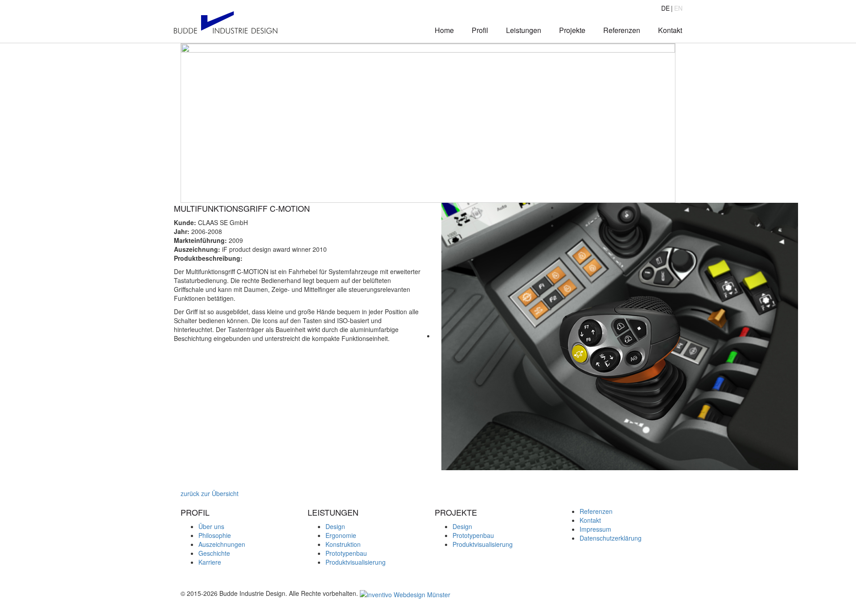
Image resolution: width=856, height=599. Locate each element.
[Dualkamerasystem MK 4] (183, 484)
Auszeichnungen (221, 544)
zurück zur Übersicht (209, 493)
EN (678, 8)
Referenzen (621, 30)
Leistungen (523, 30)
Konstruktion (343, 544)
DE (665, 8)
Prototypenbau (346, 553)
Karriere (209, 562)
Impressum (595, 529)
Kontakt (670, 30)
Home (444, 30)
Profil (480, 30)
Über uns (211, 526)
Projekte (572, 30)
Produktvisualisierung (355, 562)
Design (335, 526)
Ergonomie (340, 535)
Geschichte (214, 553)
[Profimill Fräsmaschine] (176, 484)
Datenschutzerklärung (611, 537)
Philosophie (214, 535)
